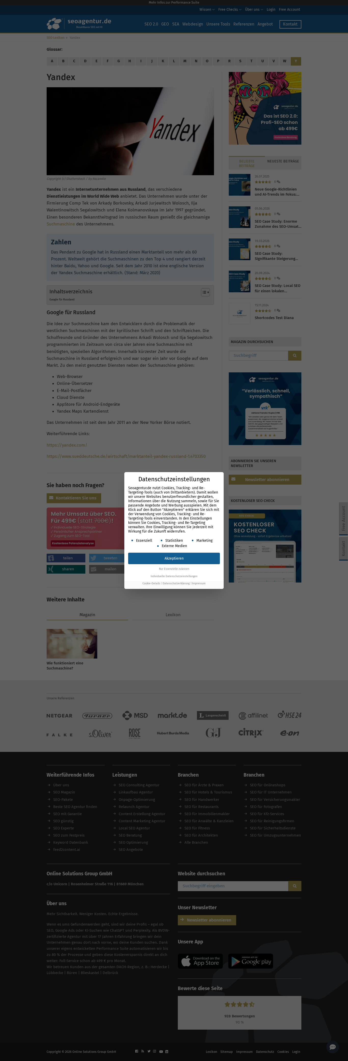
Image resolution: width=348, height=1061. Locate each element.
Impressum (199, 583)
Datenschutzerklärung (176, 583)
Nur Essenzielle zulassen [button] (174, 569)
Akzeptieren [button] (174, 558)
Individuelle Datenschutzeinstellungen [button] (174, 576)
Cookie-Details (151, 583)
